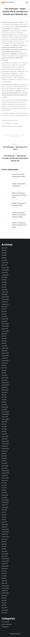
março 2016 (4, 551)
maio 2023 (4, 341)
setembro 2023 (5, 331)
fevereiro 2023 (5, 348)
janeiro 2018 (4, 497)
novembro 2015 (5, 561)
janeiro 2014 (4, 612)
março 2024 (4, 316)
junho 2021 (4, 397)
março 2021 (4, 404)
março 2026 (4, 260)
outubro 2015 (5, 563)
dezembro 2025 (5, 267)
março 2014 (4, 607)
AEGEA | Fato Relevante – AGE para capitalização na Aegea (19, 225)
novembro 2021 (5, 385)
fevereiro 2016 (5, 553)
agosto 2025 (4, 277)
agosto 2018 (4, 480)
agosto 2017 (4, 509)
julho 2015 (4, 571)
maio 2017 (4, 517)
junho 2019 (4, 456)
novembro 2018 (5, 473)
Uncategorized (5, 626)
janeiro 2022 (4, 380)
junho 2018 (4, 485)
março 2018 (4, 492)
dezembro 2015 (5, 558)
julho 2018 (4, 482)
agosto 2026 (4, 248)
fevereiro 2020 (5, 436)
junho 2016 (4, 544)
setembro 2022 (5, 360)
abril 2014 (4, 605)
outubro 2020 (5, 416)
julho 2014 (4, 597)
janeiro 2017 (4, 527)
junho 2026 (4, 252)
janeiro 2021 (4, 409)
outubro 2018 (5, 475)
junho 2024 (4, 311)
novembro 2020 (5, 414)
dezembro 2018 (5, 470)
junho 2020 (4, 426)
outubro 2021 (5, 387)
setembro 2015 (5, 566)
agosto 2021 (4, 392)
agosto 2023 (4, 333)
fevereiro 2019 (5, 465)
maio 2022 (4, 370)
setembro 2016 (5, 536)
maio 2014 (4, 602)
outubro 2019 (5, 446)
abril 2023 (4, 343)
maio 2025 (4, 284)
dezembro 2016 (5, 529)
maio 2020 (4, 429)
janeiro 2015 (4, 583)
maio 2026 (4, 255)
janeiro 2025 (4, 294)
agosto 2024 (4, 306)
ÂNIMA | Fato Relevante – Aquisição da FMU (19, 204)
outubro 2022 (5, 358)
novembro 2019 (5, 443)
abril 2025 (4, 287)
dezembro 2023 (5, 323)
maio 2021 (4, 399)
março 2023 (4, 345)
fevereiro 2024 (5, 319)
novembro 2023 (5, 326)
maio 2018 (4, 487)
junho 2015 (4, 573)
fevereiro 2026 (5, 262)
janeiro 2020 (4, 438)
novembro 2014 (5, 588)
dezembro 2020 (5, 412)
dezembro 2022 (5, 353)
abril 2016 (4, 549)
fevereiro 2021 (5, 407)
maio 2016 (4, 546)
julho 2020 (4, 424)
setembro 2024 (5, 304)
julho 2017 (4, 512)
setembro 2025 (5, 274)
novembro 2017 (5, 502)
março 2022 (4, 375)
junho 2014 (4, 600)
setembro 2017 (5, 507)
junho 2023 (4, 338)
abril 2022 (4, 372)
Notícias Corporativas (14, 135)
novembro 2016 (5, 531)
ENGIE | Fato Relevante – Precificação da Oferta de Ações (19, 195)
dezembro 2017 (5, 500)
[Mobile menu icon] (26, 2)
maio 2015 (4, 575)
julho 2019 (4, 453)
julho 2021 (4, 394)
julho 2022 (4, 365)
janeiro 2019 (4, 468)
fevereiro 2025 (5, 292)
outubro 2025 (5, 272)
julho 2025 (4, 279)
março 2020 (4, 434)
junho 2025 (4, 282)
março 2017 (4, 522)
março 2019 (4, 463)
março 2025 (4, 289)
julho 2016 (4, 541)
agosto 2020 (4, 421)
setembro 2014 (5, 593)
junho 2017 (4, 514)
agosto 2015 (4, 568)
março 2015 (4, 580)
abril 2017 (4, 519)
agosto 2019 (4, 451)
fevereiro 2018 (5, 495)
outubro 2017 (5, 505)
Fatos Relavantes (6, 621)
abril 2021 (4, 402)
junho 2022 (4, 367)
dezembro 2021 (5, 382)
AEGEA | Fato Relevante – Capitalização (19, 185)
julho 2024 (4, 309)
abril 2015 (4, 578)
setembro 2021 (5, 389)
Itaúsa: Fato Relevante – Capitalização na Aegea (19, 175)
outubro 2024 (5, 301)
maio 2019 (4, 458)
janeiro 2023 (4, 350)
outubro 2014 (5, 590)
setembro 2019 (5, 448)
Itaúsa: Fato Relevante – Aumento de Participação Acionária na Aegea (19, 215)
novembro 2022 (5, 355)
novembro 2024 (5, 299)
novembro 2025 (5, 270)
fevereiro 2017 (5, 524)
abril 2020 (4, 431)
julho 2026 (4, 250)
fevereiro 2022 (5, 377)
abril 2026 (4, 257)
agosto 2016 (4, 539)
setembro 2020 (5, 419)
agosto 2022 (4, 363)
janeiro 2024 (4, 321)
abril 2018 (4, 490)
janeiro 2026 (4, 265)
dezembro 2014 (5, 585)
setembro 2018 (5, 478)
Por (22, 135)
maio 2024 (4, 314)
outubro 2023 (5, 328)
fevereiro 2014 (5, 610)
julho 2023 (4, 336)
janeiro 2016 (4, 556)
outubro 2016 (5, 534)
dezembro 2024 (5, 296)
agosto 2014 (4, 595)
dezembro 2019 (5, 441)
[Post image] (6, 177)
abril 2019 (4, 460)
